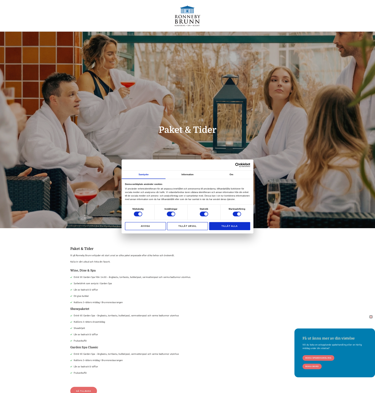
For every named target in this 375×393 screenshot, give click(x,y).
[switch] (171, 214)
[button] (371, 317)
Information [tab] (187, 174)
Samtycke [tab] (144, 174)
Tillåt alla (229, 226)
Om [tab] (231, 174)
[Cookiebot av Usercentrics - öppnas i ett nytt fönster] (237, 165)
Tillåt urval (187, 226)
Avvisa (145, 226)
